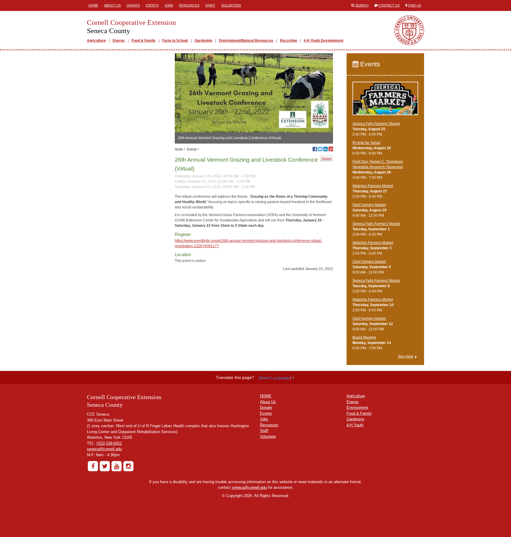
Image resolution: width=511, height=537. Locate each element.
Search (361, 5)
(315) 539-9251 (109, 443)
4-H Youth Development (323, 40)
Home (93, 5)
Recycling (288, 40)
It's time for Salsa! (366, 143)
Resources (189, 5)
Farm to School (175, 40)
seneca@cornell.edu (104, 449)
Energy (119, 40)
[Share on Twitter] (320, 150)
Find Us (414, 5)
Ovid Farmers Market (369, 205)
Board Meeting (364, 337)
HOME (265, 396)
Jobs (168, 5)
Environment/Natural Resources (246, 40)
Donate (133, 5)
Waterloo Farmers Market (372, 186)
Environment (357, 407)
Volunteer (231, 5)
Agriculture (96, 40)
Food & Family (144, 40)
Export (326, 158)
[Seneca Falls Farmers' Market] (385, 101)
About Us (112, 5)
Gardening (203, 40)
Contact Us (389, 5)
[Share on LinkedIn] (325, 150)
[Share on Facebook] (315, 150)
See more (405, 356)
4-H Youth (355, 425)
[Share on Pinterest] (331, 150)
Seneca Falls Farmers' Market (376, 124)
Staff (210, 5)
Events (152, 5)
